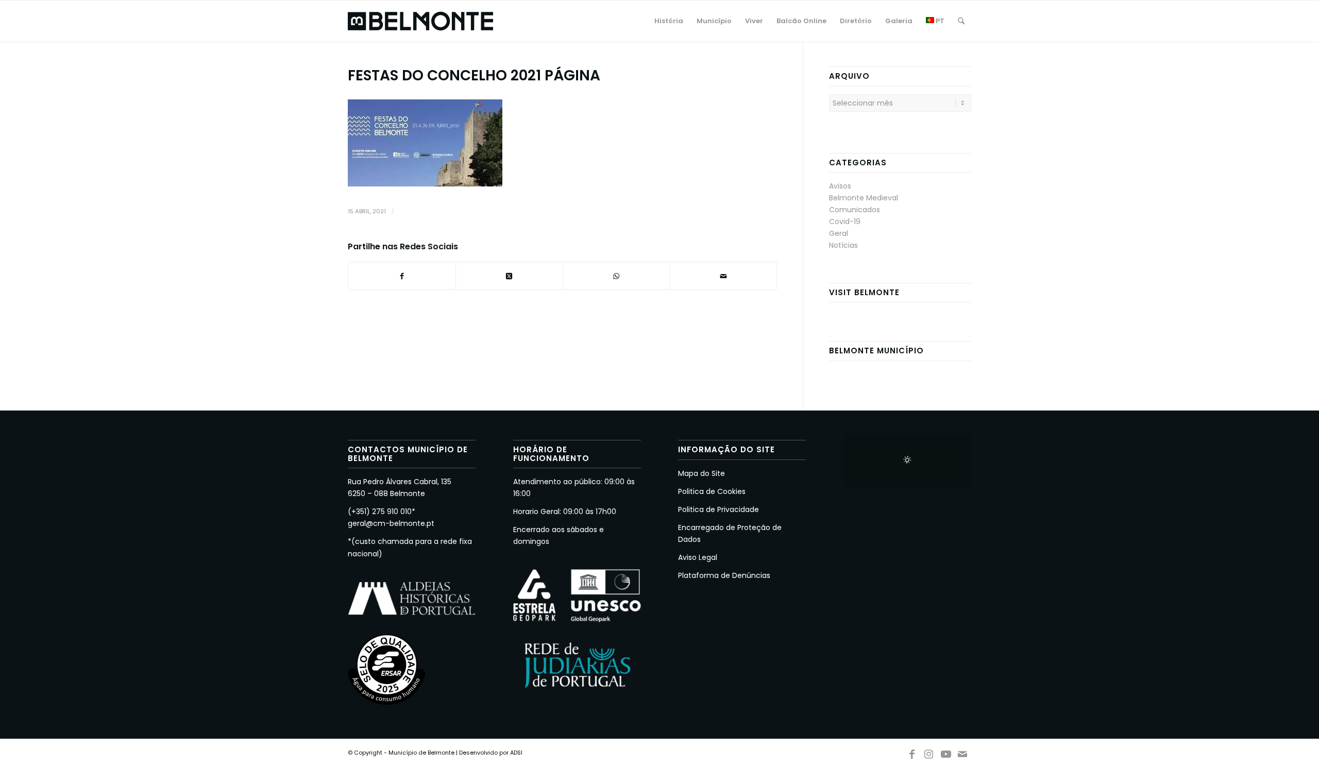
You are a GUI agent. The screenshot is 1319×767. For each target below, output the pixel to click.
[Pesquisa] (961, 21)
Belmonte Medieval (863, 198)
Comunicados (854, 209)
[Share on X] (509, 275)
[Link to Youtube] (946, 752)
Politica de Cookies (712, 491)
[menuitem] (669, 21)
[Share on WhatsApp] (616, 275)
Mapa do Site (701, 473)
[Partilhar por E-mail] (723, 275)
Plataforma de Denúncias (724, 575)
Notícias (843, 245)
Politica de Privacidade (718, 509)
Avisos (840, 186)
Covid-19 (844, 221)
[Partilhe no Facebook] (401, 275)
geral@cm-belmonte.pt (391, 523)
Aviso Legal (697, 557)
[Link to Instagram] (929, 752)
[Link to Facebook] (912, 752)
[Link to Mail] (963, 752)
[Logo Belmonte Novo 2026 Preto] (420, 21)
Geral (838, 233)
